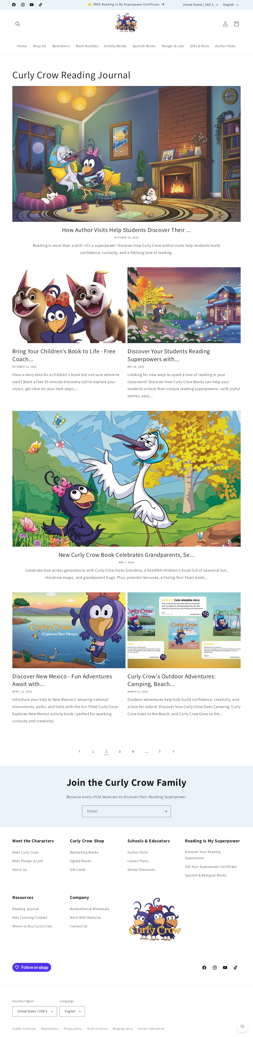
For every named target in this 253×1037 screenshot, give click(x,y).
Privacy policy (73, 1028)
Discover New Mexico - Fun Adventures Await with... (62, 680)
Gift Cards (78, 869)
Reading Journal (25, 909)
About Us (19, 869)
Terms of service (97, 1028)
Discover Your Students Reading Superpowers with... (168, 355)
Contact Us (78, 926)
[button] (17, 24)
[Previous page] (79, 751)
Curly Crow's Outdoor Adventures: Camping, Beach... (171, 680)
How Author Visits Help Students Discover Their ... (126, 230)
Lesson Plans (137, 861)
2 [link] (106, 751)
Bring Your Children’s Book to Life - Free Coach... (64, 355)
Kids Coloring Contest (29, 917)
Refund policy (50, 1028)
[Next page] (173, 751)
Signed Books (80, 861)
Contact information (151, 1028)
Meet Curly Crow (25, 852)
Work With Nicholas (85, 917)
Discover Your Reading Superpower (203, 855)
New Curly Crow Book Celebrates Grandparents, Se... (127, 555)
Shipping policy (123, 1028)
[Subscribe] (165, 811)
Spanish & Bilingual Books (206, 875)
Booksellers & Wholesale (89, 909)
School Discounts (141, 869)
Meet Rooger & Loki (27, 861)
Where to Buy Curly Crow (32, 926)
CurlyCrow (29, 1028)
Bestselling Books (84, 852)
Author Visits (137, 852)
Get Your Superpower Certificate (211, 866)
